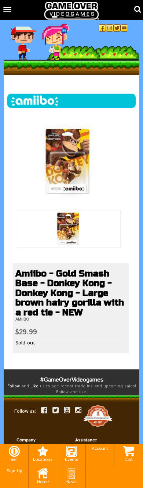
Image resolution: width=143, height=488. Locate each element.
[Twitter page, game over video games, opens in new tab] (55, 410)
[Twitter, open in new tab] (117, 28)
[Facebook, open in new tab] (102, 28)
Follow (13, 386)
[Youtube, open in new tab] (124, 28)
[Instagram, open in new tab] (109, 28)
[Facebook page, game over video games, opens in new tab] (44, 410)
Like (34, 386)
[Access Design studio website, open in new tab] (98, 415)
